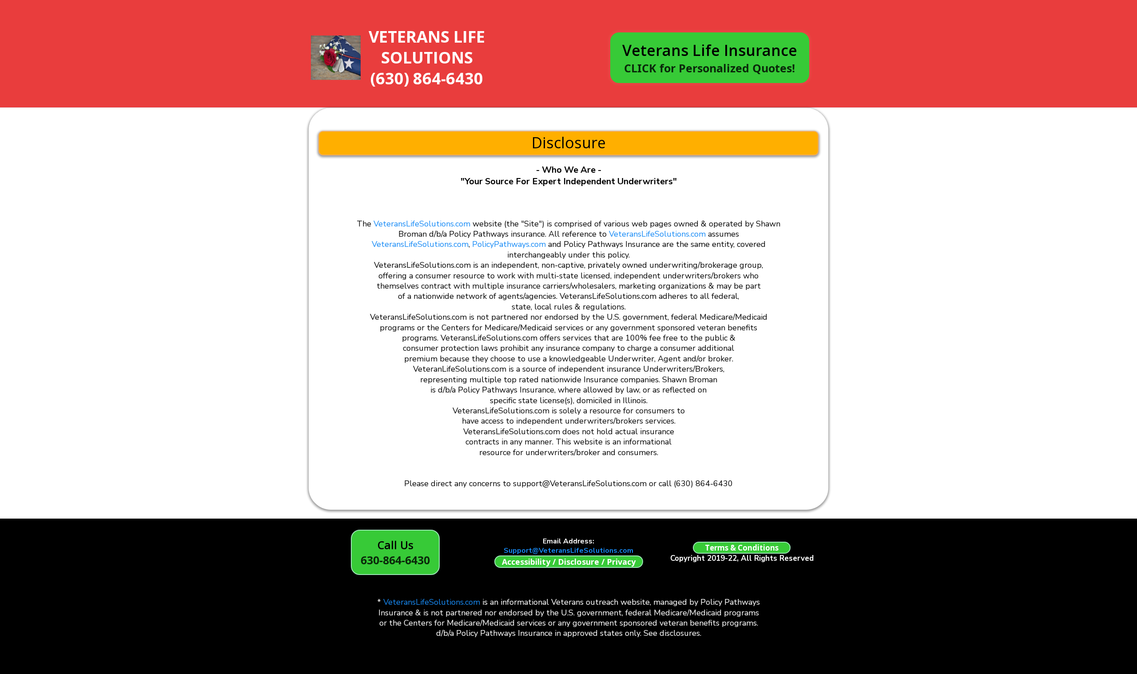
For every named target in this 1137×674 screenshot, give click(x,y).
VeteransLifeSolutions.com (422, 223)
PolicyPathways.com (509, 244)
